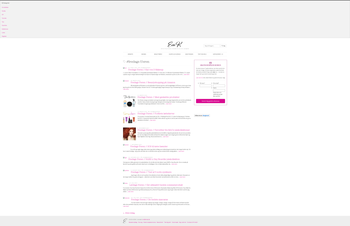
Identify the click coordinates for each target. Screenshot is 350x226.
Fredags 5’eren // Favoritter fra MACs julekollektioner (164, 130)
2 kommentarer (145, 67)
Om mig (143, 54)
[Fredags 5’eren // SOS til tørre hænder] (126, 147)
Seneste (130, 54)
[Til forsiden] (175, 44)
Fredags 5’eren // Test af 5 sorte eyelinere (151, 172)
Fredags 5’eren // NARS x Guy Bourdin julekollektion (154, 159)
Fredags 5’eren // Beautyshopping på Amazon (153, 82)
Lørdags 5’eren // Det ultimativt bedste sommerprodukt (156, 184)
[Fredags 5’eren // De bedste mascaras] (126, 200)
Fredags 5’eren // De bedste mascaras (149, 199)
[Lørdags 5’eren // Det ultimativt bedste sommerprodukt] (125, 184)
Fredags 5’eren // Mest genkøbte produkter (158, 97)
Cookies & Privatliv (192, 222)
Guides (4, 11)
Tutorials (4, 18)
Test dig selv (202, 54)
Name (214, 88)
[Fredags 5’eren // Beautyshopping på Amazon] (126, 83)
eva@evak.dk (146, 219)
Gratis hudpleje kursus (149, 222)
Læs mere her (199, 77)
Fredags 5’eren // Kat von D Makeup (145, 69)
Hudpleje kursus (174, 54)
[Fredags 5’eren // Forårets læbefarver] (129, 117)
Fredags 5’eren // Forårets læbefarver (156, 113)
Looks (3, 32)
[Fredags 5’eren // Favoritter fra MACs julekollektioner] (129, 134)
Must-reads (189, 54)
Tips (3, 22)
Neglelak (4, 36)
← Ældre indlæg (129, 213)
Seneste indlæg (133, 222)
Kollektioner (5, 29)
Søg (224, 46)
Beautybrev (158, 54)
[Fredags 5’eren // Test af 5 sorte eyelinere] (126, 173)
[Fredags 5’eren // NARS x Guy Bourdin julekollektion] (125, 158)
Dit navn (202, 83)
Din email (216, 83)
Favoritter (4, 25)
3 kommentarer (155, 111)
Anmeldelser (5, 7)
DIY (3, 14)
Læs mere (186, 74)
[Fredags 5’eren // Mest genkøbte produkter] (129, 101)
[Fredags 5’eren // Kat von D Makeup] (125, 69)
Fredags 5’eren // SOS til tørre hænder (149, 146)
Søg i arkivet (182, 222)
